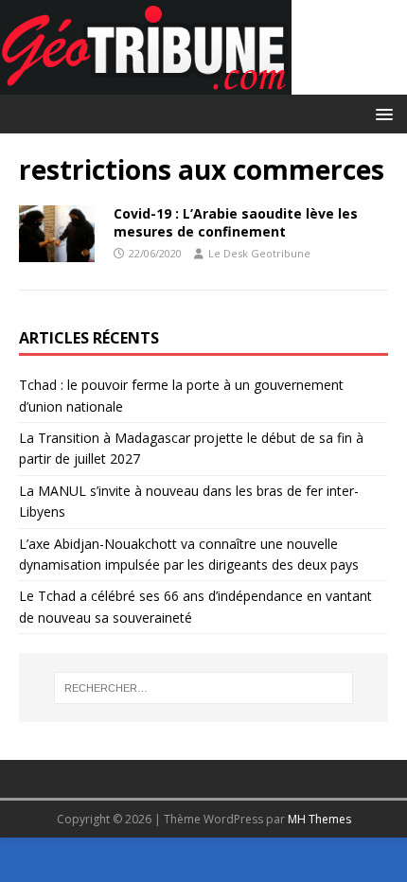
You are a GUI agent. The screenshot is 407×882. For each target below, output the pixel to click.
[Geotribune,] (146, 84)
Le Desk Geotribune (259, 253)
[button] (381, 113)
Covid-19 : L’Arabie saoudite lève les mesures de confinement (236, 221)
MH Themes (319, 819)
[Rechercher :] (204, 688)
